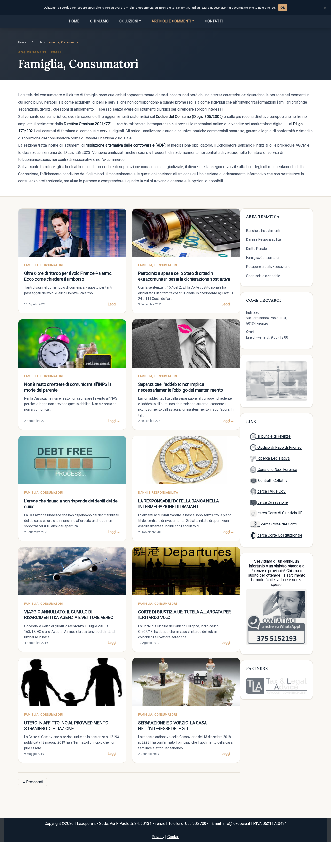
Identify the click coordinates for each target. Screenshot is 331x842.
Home (74, 21)
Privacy (158, 836)
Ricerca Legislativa (273, 458)
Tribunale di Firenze (273, 436)
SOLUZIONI (128, 21)
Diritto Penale (256, 249)
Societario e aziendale (263, 276)
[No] (325, 7)
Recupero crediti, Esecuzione (268, 267)
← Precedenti (32, 782)
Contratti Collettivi (272, 480)
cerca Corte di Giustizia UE (279, 513)
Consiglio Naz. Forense (277, 469)
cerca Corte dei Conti (278, 524)
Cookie (173, 836)
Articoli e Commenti (171, 21)
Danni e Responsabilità (263, 239)
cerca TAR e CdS (271, 491)
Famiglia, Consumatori (263, 258)
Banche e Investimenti (263, 230)
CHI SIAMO (99, 21)
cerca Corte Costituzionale (279, 535)
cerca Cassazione (272, 502)
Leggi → (114, 304)
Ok (282, 7)
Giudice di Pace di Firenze (279, 447)
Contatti (214, 21)
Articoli (37, 42)
